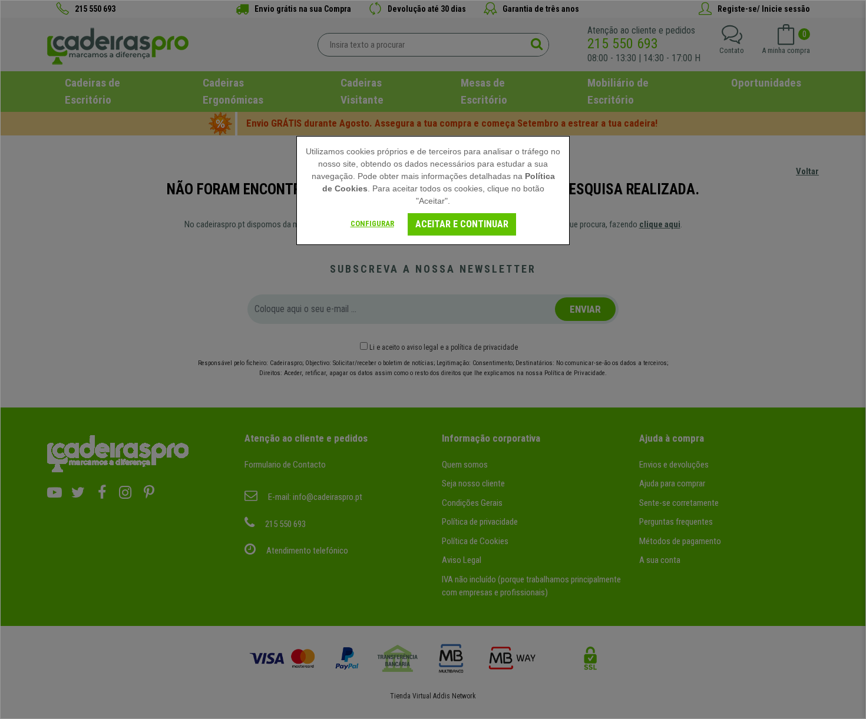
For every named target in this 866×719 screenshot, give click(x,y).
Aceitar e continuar (461, 224)
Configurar (372, 223)
